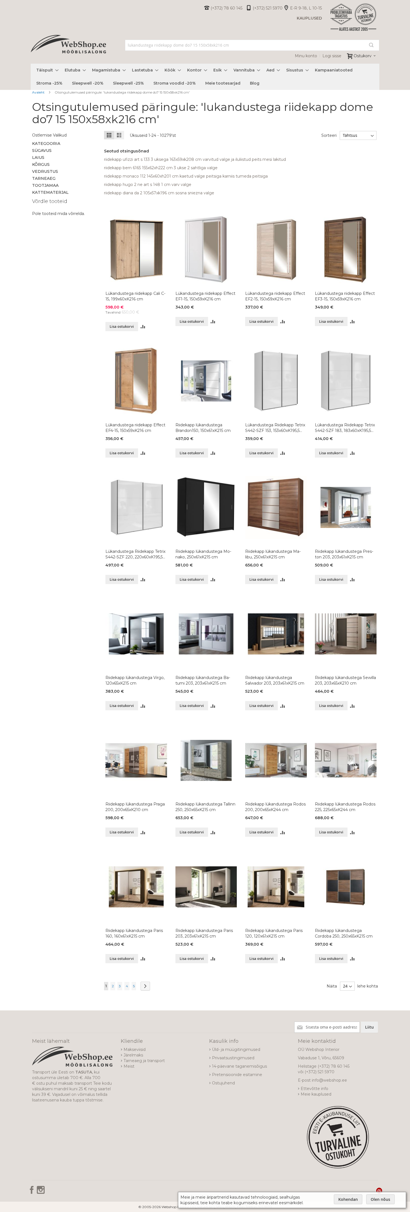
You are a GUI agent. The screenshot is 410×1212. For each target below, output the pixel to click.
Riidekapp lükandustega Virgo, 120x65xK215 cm (135, 680)
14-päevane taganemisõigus (239, 1066)
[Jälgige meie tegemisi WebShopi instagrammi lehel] (41, 1191)
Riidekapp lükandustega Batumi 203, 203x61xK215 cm (202, 680)
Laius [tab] (38, 157)
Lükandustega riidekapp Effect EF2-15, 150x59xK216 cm (275, 296)
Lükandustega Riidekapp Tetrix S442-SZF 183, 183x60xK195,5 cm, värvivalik (345, 427)
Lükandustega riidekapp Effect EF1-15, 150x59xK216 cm (205, 296)
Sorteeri (329, 135)
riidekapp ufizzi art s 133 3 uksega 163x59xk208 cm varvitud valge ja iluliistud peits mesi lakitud (195, 159)
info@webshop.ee (329, 1080)
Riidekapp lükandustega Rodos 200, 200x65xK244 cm (275, 807)
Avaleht (38, 92)
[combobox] (252, 45)
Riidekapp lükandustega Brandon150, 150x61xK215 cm (203, 427)
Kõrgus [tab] (41, 164)
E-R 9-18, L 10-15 (306, 8)
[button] (143, 326)
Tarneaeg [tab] (44, 178)
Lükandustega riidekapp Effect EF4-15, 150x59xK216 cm (135, 427)
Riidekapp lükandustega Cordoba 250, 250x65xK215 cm (344, 933)
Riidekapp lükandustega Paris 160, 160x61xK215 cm (134, 933)
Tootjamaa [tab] (45, 185)
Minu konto (306, 55)
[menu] (205, 77)
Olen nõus (380, 1199)
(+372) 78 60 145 (226, 8)
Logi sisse (331, 55)
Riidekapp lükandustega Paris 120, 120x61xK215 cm (274, 933)
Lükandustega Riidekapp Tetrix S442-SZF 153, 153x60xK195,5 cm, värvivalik (275, 427)
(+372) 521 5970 (268, 8)
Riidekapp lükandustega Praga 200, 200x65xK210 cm (135, 807)
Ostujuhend (223, 1083)
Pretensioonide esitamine (237, 1074)
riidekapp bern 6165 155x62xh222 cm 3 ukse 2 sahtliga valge (161, 167)
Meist (129, 1066)
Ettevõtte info (314, 1088)
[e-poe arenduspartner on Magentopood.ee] (379, 1190)
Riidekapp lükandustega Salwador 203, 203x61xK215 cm (274, 680)
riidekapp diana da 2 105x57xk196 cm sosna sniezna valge (159, 192)
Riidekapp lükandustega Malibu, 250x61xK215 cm (273, 554)
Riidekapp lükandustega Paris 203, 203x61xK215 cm (204, 933)
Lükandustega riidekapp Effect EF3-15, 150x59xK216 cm (345, 296)
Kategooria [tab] (46, 143)
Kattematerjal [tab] (50, 192)
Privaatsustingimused (233, 1057)
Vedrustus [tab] (45, 171)
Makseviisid (135, 1049)
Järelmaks (133, 1055)
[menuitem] (46, 70)
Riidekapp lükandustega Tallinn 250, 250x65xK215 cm (205, 807)
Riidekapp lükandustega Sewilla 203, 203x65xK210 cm (345, 680)
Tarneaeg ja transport (144, 1060)
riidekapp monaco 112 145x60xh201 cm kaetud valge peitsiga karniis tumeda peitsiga (186, 176)
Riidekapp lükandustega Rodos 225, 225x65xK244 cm (345, 807)
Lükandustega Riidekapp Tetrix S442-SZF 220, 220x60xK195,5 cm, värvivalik (135, 554)
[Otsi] (371, 45)
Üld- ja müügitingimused (236, 1049)
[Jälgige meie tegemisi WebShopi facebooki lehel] (32, 1191)
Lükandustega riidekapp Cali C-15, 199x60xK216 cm (135, 296)
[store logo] (68, 50)
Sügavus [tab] (42, 150)
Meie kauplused (316, 1094)
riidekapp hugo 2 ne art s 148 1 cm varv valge (147, 184)
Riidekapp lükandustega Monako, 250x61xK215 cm (203, 554)
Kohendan (348, 1199)
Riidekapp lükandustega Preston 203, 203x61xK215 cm (344, 554)
